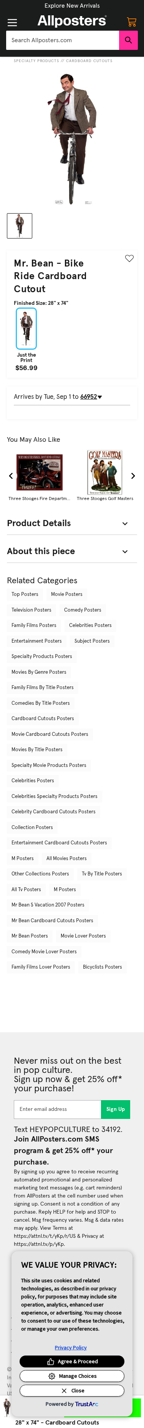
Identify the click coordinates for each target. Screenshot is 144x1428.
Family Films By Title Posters (43, 687)
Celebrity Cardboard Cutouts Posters (54, 811)
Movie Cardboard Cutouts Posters (50, 734)
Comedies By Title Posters (41, 703)
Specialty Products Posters (42, 656)
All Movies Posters (66, 858)
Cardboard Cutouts (89, 61)
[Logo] (72, 21)
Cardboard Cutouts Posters (43, 718)
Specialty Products (36, 61)
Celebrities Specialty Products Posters (55, 796)
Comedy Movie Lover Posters (44, 951)
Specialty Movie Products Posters (49, 765)
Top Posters (25, 594)
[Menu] (12, 22)
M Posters (23, 858)
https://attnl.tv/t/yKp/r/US (45, 1236)
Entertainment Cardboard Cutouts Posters (59, 843)
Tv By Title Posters (102, 874)
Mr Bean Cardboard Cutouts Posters (52, 920)
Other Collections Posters (40, 874)
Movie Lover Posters (83, 936)
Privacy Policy (71, 1347)
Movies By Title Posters (37, 749)
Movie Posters (67, 594)
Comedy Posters (82, 610)
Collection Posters (32, 827)
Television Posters (31, 610)
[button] (72, 5)
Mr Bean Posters (30, 936)
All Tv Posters (26, 889)
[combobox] (62, 40)
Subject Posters (92, 641)
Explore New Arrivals (72, 6)
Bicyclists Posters (102, 967)
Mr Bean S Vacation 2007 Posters (48, 905)
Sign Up (115, 1109)
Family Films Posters (34, 625)
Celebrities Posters (90, 625)
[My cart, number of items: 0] (132, 21)
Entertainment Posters (37, 641)
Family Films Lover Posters (41, 967)
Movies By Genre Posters (39, 672)
